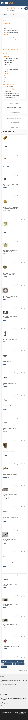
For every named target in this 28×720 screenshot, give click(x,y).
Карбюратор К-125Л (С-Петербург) (8, 452)
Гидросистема (7, 91)
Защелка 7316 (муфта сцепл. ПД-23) (10, 429)
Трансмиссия (6, 56)
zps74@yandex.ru (11, 10)
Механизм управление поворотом (12, 69)
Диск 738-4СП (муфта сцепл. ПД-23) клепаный (10, 297)
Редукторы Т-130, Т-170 (10, 60)
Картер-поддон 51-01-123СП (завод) (10, 495)
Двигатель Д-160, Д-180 (10, 37)
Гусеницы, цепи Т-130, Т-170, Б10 (11, 23)
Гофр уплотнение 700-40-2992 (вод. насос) (10, 185)
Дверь (5, 75)
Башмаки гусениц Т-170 (9, 28)
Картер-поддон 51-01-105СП (10, 474)
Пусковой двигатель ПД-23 (10, 39)
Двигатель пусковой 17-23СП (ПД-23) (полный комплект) (10, 208)
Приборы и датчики (8, 86)
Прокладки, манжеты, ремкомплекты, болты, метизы (14, 52)
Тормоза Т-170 (7, 71)
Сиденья (6, 81)
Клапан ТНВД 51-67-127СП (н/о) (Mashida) (10, 605)
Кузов (5, 79)
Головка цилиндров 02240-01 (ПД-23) (10, 163)
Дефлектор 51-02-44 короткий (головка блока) (11, 251)
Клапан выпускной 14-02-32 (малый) (10, 585)
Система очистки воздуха (10, 42)
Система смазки (8, 46)
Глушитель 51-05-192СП (9, 144)
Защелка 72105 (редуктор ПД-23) (9, 384)
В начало (4, 661)
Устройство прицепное (9, 97)
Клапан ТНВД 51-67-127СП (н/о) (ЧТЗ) (10, 625)
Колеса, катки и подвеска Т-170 (11, 30)
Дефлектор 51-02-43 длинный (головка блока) (10, 229)
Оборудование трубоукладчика (11, 95)
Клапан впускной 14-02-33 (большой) (9, 540)
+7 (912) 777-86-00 (11, 8)
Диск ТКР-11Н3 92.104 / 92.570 (10, 339)
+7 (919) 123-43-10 (11, 7)
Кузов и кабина (6, 73)
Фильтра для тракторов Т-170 (10, 49)
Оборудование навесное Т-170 (11, 93)
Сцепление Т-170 (8, 62)
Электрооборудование (8, 84)
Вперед (21, 664)
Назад (10, 661)
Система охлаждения (9, 41)
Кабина (5, 77)
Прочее (4, 20)
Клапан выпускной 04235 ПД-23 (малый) (11, 563)
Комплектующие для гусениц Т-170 (12, 32)
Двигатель (5, 34)
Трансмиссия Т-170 (8, 64)
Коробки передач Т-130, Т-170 (11, 58)
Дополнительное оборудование (11, 89)
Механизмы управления (8, 66)
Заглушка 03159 (7, 361)
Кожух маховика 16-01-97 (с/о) (11, 646)
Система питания (8, 44)
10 (17, 664)
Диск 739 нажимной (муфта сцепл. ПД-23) (10, 317)
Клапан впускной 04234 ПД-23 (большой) (10, 518)
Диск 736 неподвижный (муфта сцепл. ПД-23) (9, 274)
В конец (4, 666)
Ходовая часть (6, 26)
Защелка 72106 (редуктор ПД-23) (9, 406)
